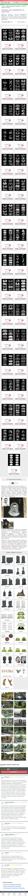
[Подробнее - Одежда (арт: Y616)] (20, 363)
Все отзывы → (14, 772)
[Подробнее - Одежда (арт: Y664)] (8, 263)
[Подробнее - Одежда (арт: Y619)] (20, 288)
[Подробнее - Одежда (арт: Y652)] (20, 163)
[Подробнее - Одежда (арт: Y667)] (8, 213)
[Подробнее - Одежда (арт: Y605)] (8, 313)
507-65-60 (20, 2)
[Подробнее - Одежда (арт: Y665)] (8, 38)
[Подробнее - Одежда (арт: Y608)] (20, 338)
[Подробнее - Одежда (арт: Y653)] (8, 63)
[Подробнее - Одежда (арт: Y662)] (8, 138)
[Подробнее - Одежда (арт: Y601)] (8, 288)
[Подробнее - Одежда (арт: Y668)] (8, 188)
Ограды (7, 631)
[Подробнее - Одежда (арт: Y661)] (20, 138)
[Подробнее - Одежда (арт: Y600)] (8, 338)
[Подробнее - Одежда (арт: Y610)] (8, 363)
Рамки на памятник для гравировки (12, 886)
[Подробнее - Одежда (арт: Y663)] (20, 238)
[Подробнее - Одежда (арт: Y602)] (14, 463)
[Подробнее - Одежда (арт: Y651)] (20, 88)
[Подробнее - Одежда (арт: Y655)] (20, 188)
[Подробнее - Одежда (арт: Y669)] (8, 113)
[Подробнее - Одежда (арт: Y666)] (8, 88)
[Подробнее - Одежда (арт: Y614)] (8, 413)
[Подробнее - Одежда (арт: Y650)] (8, 163)
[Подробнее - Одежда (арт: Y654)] (20, 38)
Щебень (7, 642)
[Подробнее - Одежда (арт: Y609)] (8, 388)
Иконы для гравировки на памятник (12, 884)
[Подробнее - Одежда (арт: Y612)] (20, 413)
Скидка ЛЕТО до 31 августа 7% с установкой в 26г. (14, 0)
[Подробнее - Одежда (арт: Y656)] (8, 238)
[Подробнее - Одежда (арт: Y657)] (20, 213)
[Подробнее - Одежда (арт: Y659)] (20, 113)
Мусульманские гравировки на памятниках (14, 888)
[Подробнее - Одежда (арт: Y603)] (20, 313)
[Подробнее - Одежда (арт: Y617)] (20, 438)
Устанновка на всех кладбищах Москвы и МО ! (14, 4)
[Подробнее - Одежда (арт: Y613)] (8, 438)
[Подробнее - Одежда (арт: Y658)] (20, 263)
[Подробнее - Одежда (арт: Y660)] (20, 63)
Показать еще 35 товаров (15, 479)
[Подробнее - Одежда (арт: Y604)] (20, 388)
